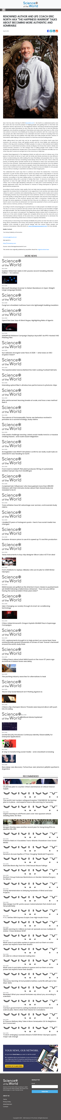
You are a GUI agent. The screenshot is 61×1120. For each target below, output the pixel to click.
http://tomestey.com (9, 243)
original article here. (43, 249)
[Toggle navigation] (3, 10)
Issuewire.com (30, 123)
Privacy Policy (7, 1102)
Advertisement (7, 1104)
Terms (5, 1099)
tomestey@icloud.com (10, 237)
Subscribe (45, 1091)
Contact (5, 1106)
